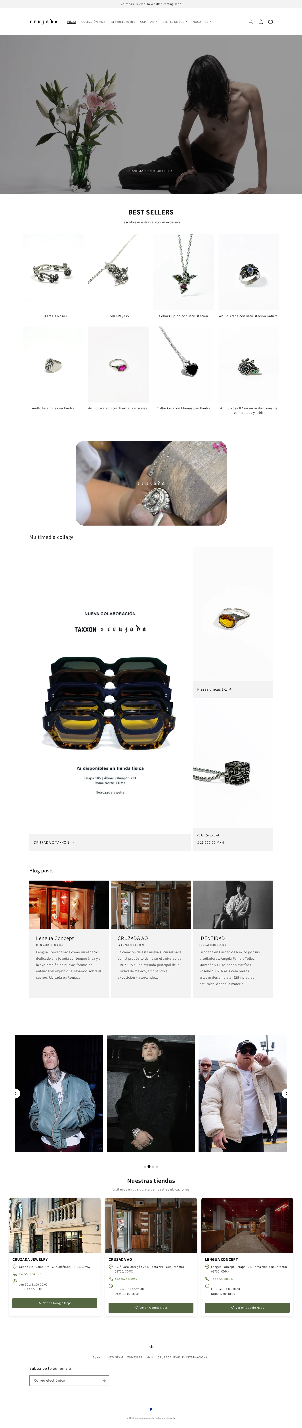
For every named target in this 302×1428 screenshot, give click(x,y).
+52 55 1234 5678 (31, 1274)
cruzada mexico (143, 1418)
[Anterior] (15, 1093)
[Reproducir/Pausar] (84, 516)
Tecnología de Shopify (163, 1418)
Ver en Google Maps (57, 1303)
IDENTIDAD (212, 938)
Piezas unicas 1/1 (212, 689)
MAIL (150, 1357)
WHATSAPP (135, 1357)
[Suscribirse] (104, 1380)
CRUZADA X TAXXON (51, 842)
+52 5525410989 (126, 1279)
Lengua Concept (55, 938)
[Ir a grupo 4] (157, 1167)
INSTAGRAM (115, 1357)
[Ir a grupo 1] (145, 1167)
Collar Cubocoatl (208, 835)
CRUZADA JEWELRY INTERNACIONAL (183, 1357)
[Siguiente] (287, 1093)
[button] (149, 21)
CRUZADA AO (133, 938)
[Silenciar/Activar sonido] (219, 516)
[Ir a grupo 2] (149, 1167)
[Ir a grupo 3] (152, 1166)
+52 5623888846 (222, 1279)
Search (98, 1357)
